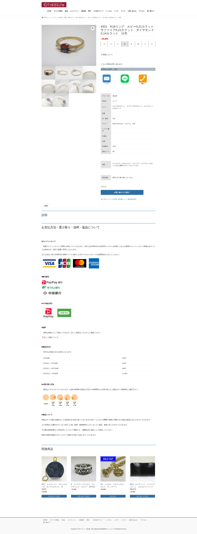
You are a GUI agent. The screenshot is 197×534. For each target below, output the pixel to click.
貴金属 (81, 520)
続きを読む (113, 496)
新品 (63, 520)
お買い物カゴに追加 (121, 192)
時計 (88, 520)
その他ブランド (98, 520)
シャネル (108, 520)
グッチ (124, 520)
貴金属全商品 (132, 199)
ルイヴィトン (72, 520)
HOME (45, 520)
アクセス (143, 520)
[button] (93, 28)
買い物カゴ (46, 522)
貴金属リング (122, 199)
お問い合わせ (133, 520)
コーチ (116, 520)
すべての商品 (113, 199)
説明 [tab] (46, 206)
